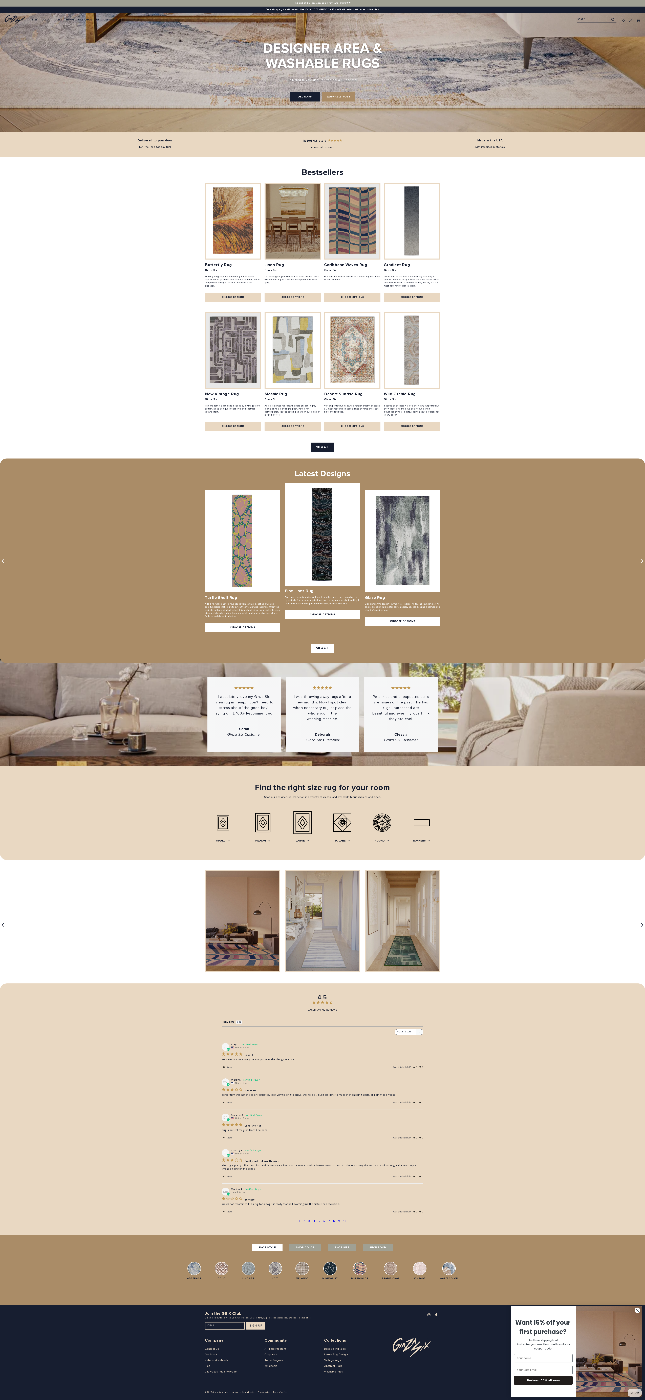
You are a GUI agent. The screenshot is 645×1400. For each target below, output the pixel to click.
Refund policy (248, 1392)
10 (345, 1221)
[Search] (612, 19)
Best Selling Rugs (335, 1348)
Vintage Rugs (332, 1360)
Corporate (271, 1354)
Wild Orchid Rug (400, 394)
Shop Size (342, 1247)
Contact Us (212, 1348)
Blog (207, 1366)
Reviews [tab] (228, 1022)
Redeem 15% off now (543, 1380)
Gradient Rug (397, 265)
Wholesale (271, 1366)
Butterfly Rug (218, 265)
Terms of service (280, 1392)
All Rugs (305, 96)
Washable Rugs (338, 96)
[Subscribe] (255, 1326)
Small (220, 840)
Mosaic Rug (276, 394)
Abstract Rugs (333, 1366)
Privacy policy (264, 1392)
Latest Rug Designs (336, 1354)
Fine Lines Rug (299, 591)
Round (380, 840)
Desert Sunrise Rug (343, 394)
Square (340, 840)
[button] (34, 20)
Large (300, 840)
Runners (419, 840)
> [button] (352, 1221)
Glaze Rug (375, 598)
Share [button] (229, 1067)
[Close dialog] (637, 1310)
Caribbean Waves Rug (345, 265)
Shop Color (305, 1247)
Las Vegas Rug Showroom (221, 1371)
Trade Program (274, 1360)
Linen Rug (274, 265)
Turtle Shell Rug (221, 598)
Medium (260, 840)
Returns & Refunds (216, 1360)
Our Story (211, 1354)
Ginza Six (216, 1392)
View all (322, 447)
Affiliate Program (275, 1348)
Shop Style (267, 1247)
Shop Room (377, 1247)
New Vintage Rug (222, 394)
